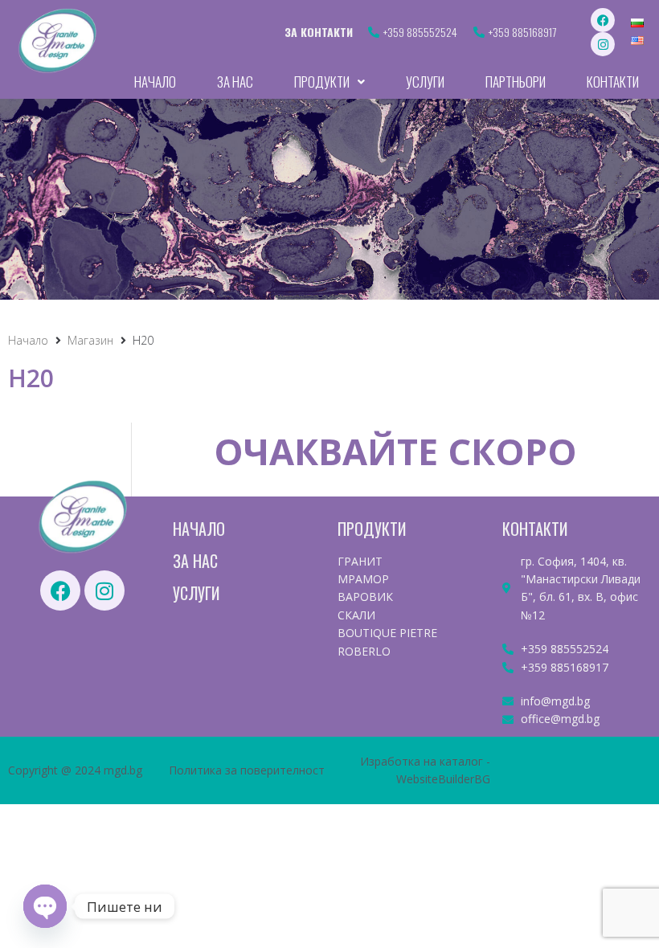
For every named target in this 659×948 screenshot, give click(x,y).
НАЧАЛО (199, 529)
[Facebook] (603, 20)
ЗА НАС (195, 561)
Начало (28, 340)
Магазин (90, 340)
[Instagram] (603, 44)
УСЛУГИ (196, 593)
